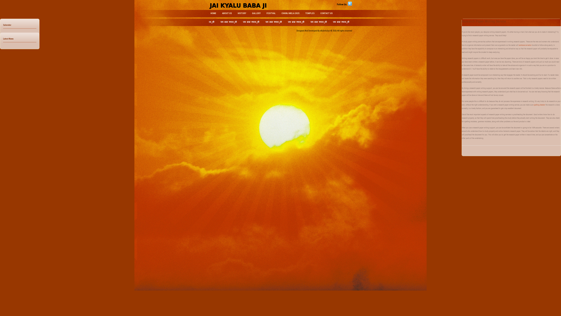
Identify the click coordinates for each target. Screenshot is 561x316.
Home (213, 13)
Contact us (326, 13)
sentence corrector (525, 45)
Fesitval (271, 13)
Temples (310, 13)
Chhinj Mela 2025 (290, 13)
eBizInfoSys (325, 31)
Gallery (256, 13)
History (242, 13)
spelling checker (539, 105)
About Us (227, 13)
